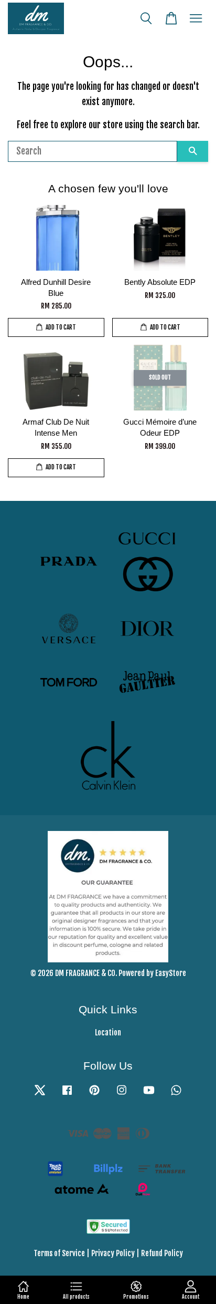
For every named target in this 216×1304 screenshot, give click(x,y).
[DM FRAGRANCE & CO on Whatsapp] (176, 1095)
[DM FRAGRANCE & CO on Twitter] (40, 1095)
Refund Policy (162, 1253)
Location (108, 1033)
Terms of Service (59, 1253)
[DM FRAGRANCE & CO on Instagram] (121, 1095)
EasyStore (170, 973)
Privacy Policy (113, 1253)
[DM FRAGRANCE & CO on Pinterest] (94, 1095)
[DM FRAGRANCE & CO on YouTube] (149, 1095)
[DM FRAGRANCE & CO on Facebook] (67, 1095)
